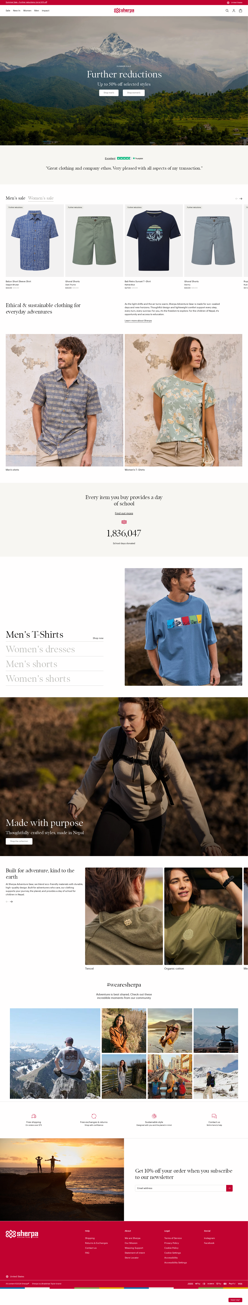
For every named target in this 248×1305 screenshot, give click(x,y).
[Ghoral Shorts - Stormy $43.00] (213, 240)
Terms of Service (173, 1238)
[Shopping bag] (240, 10)
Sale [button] (8, 10)
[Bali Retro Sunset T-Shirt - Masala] (141, 289)
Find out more (124, 513)
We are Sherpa (132, 1238)
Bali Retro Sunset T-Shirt (138, 281)
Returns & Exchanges (96, 1243)
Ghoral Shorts (72, 281)
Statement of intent (135, 1252)
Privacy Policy (171, 1243)
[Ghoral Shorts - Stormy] (69, 289)
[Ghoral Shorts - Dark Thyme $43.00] (94, 240)
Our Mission (131, 1243)
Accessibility (171, 1257)
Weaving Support (134, 1248)
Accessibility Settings (175, 1262)
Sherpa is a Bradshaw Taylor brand (46, 1284)
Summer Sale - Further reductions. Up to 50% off (26, 2)
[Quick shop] (61, 274)
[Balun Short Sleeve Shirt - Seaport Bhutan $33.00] (35, 240)
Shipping (90, 1238)
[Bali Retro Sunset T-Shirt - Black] (126, 289)
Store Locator (132, 1257)
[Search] (227, 10)
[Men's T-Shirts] (183, 627)
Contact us (91, 1248)
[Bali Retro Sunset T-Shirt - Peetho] (132, 289)
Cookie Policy (171, 1248)
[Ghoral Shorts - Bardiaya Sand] (72, 289)
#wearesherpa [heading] (124, 985)
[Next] (241, 199)
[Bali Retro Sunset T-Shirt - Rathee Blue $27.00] (154, 240)
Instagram (209, 1238)
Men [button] (36, 10)
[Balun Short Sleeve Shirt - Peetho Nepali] (10, 289)
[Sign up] (229, 1188)
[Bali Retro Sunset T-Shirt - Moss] (129, 289)
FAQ (87, 1252)
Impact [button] (45, 10)
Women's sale (41, 198)
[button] (55, 1053)
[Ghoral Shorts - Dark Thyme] (66, 289)
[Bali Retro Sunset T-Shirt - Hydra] (144, 289)
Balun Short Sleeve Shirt (18, 281)
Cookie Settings (172, 1252)
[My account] (233, 10)
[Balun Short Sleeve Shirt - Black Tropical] (13, 289)
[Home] (124, 10)
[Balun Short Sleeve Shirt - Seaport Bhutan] (7, 289)
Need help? (235, 1300)
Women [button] (27, 10)
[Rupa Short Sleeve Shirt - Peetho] (245, 289)
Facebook (209, 1243)
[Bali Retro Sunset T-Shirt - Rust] (138, 289)
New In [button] (16, 10)
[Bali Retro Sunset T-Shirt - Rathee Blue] (135, 289)
